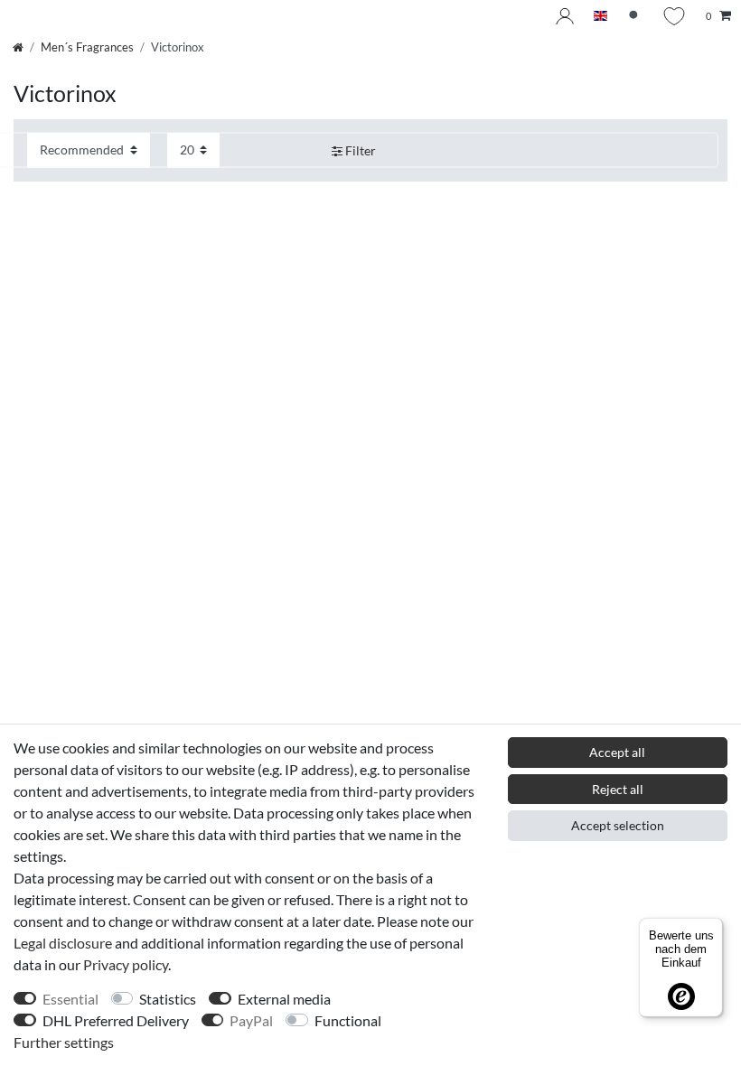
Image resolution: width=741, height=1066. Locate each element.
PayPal (251, 1020)
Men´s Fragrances (87, 47)
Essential (70, 998)
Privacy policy (125, 964)
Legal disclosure (63, 942)
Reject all (617, 789)
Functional (347, 1020)
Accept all (617, 752)
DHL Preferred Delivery (115, 1020)
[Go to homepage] (18, 47)
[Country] (600, 17)
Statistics (167, 998)
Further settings (64, 1042)
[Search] (635, 17)
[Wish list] (674, 16)
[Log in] (565, 16)
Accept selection (617, 825)
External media (284, 998)
